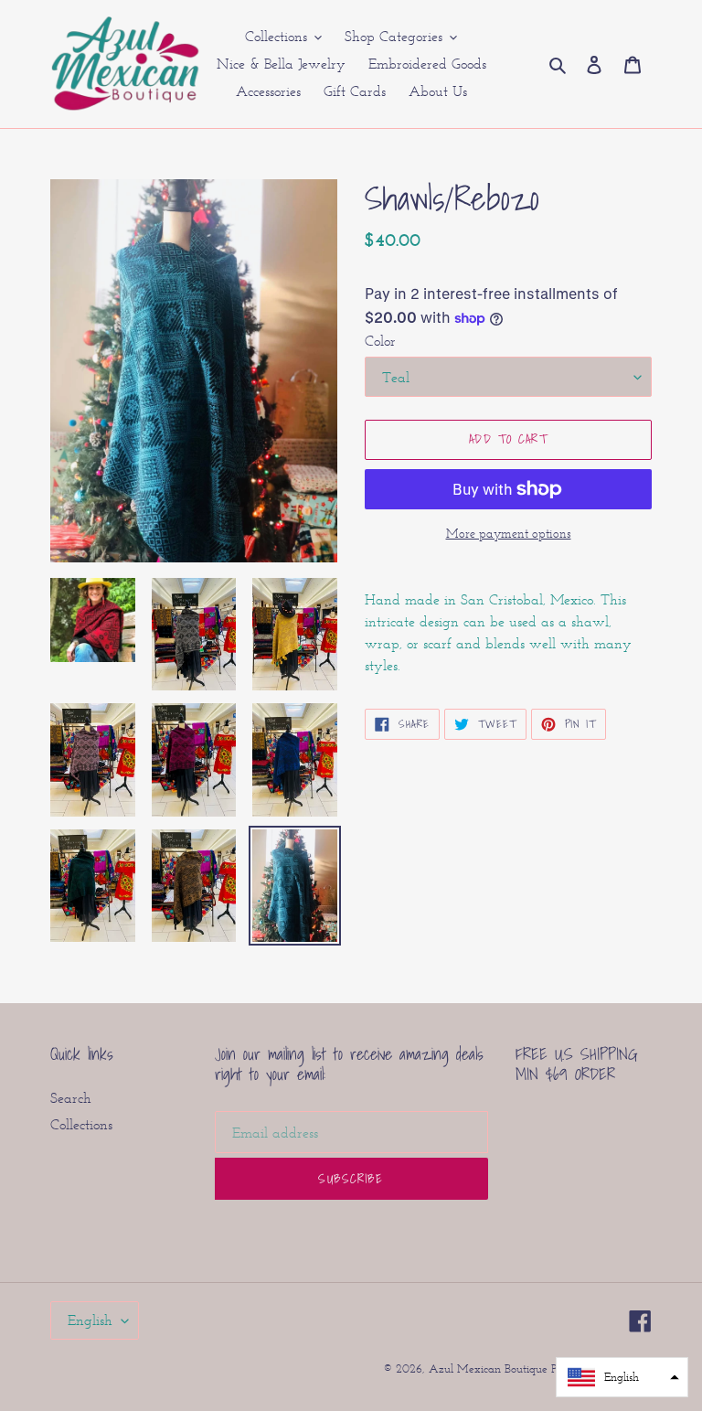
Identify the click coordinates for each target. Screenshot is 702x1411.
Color (380, 340)
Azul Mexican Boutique (490, 1368)
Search (70, 1097)
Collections (81, 1124)
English (90, 1320)
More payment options (508, 533)
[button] (622, 1377)
